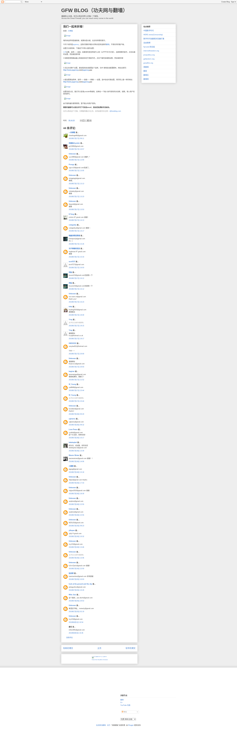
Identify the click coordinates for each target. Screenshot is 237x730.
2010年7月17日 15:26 (76, 244)
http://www (67, 70)
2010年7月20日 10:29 (76, 590)
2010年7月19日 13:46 (76, 547)
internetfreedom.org (151, 51)
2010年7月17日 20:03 (76, 367)
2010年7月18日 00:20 (76, 414)
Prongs (71, 164)
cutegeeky (72, 225)
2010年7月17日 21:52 (76, 380)
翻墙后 (146, 75)
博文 (125, 712)
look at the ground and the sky (80, 584)
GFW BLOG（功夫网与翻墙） (94, 10)
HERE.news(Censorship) (153, 35)
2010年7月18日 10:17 (76, 438)
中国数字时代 (148, 31)
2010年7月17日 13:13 (76, 184)
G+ (121, 702)
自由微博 (146, 43)
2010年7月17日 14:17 (76, 231)
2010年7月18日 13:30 (76, 451)
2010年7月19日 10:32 (76, 536)
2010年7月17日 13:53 (76, 209)
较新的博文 (68, 648)
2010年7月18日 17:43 (76, 483)
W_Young (72, 384)
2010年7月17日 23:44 (76, 390)
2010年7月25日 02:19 (76, 611)
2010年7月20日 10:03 (76, 579)
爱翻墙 (146, 67)
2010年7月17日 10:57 (76, 149)
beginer (72, 371)
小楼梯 (71, 466)
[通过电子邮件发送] (81, 120)
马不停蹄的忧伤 (74, 248)
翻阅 (145, 71)
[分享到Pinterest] (90, 120)
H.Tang (71, 214)
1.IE (64, 52)
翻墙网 (146, 79)
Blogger (131, 725)
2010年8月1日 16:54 (76, 622)
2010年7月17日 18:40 (76, 315)
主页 (99, 648)
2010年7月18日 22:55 (76, 504)
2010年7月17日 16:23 (76, 302)
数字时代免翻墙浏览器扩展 (153, 39)
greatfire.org (148, 63)
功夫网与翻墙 (101, 725)
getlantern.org (148, 59)
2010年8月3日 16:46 (76, 633)
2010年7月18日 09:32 (76, 425)
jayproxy (76, 44)
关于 (108, 725)
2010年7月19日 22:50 (76, 568)
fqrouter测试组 (149, 47)
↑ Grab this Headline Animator (99, 659)
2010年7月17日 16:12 (76, 278)
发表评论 (69, 637)
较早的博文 (131, 648)
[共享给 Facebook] (88, 120)
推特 (122, 700)
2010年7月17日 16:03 (76, 267)
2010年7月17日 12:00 (76, 160)
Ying (70, 319)
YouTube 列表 (125, 705)
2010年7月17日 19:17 (76, 339)
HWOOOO (72, 343)
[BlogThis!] (83, 120)
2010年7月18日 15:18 (76, 472)
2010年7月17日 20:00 (76, 354)
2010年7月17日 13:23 (76, 196)
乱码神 (71, 573)
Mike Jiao (72, 595)
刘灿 (70, 272)
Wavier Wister (74, 455)
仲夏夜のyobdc (74, 143)
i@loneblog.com (115, 111)
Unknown (72, 154)
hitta (70, 307)
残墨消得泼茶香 (74, 235)
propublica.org (149, 55)
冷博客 (70, 31)
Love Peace (73, 429)
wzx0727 (72, 261)
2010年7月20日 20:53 (76, 601)
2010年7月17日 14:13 (76, 220)
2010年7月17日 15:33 (76, 257)
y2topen (72, 530)
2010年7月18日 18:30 (76, 494)
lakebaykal (73, 442)
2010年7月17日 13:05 (76, 170)
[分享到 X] (86, 120)
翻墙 (107, 44)
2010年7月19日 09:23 (76, 526)
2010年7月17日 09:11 (76, 138)
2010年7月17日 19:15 (76, 326)
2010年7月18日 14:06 (76, 461)
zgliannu (72, 419)
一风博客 (72, 132)
